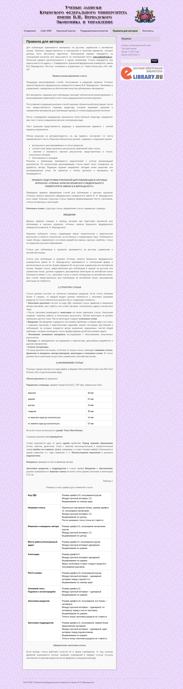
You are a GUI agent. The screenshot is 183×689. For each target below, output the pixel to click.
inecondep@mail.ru (103, 57)
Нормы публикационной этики (136, 45)
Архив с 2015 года (130, 51)
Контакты (148, 31)
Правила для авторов (125, 31)
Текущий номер (128, 48)
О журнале (30, 31)
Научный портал (66, 31)
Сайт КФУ (46, 31)
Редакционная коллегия (94, 31)
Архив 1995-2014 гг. (130, 55)
